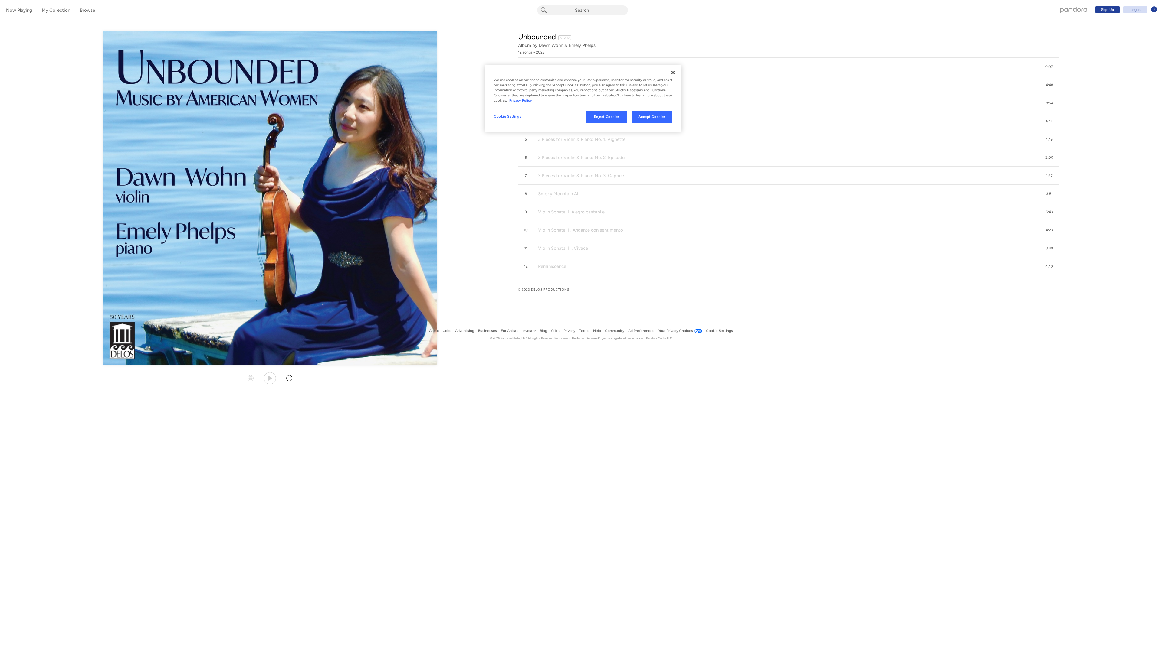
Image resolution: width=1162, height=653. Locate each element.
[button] (788, 67)
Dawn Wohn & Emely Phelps (567, 45)
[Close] (673, 72)
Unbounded (537, 36)
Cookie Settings (507, 116)
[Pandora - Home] (1074, 10)
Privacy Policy (520, 100)
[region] (583, 98)
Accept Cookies (652, 117)
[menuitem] (1125, 9)
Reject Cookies (607, 117)
